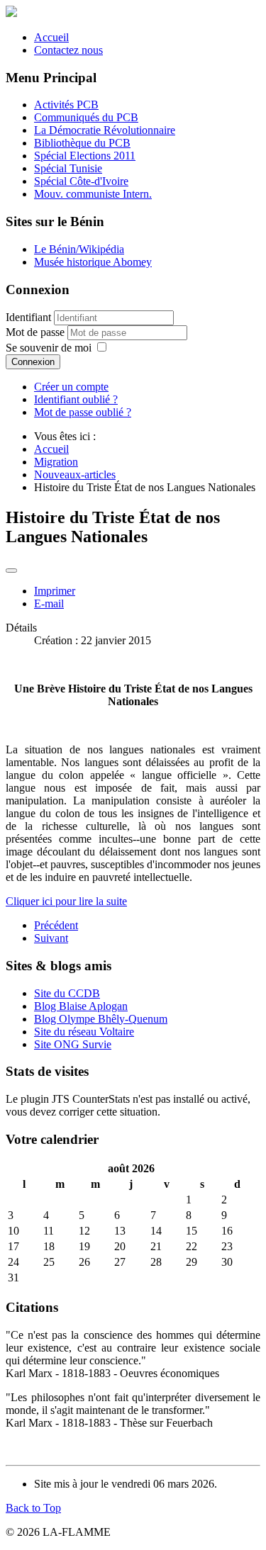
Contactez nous (68, 50)
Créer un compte (71, 387)
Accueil (51, 37)
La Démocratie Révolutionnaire (104, 130)
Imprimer (54, 591)
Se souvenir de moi (49, 348)
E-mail (49, 603)
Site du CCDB (67, 993)
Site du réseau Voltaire (84, 1032)
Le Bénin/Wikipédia (79, 249)
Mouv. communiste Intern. (93, 194)
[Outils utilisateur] (11, 570)
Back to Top (33, 1508)
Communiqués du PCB (86, 117)
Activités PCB (66, 105)
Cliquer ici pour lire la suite (66, 901)
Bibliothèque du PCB (82, 143)
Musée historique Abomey (93, 262)
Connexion (33, 361)
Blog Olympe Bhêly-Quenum (100, 1019)
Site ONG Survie (72, 1044)
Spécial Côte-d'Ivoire (81, 181)
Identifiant (28, 317)
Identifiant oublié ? (76, 399)
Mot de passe (36, 332)
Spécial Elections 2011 (84, 156)
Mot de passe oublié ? (82, 412)
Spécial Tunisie (68, 168)
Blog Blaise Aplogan (81, 1006)
